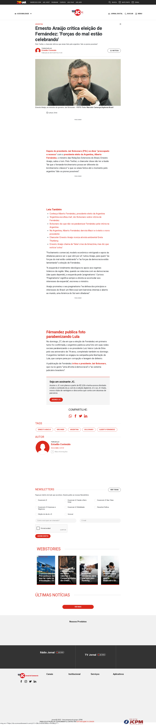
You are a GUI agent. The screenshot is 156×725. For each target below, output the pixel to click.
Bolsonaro (88, 429)
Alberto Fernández (107, 429)
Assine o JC (56, 399)
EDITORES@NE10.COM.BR (85, 721)
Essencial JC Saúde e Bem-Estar (77, 500)
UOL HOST (46, 2)
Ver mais (78, 607)
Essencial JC (42, 500)
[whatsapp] (70, 416)
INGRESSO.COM (35, 2)
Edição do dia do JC (45, 514)
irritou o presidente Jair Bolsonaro (89, 363)
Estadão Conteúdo (49, 50)
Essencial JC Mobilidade (76, 507)
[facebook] (75, 416)
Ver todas (114, 490)
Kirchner (60, 429)
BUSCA (114, 2)
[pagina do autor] (42, 448)
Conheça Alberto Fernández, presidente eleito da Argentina (77, 213)
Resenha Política (103, 507)
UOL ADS (79, 2)
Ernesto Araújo (44, 429)
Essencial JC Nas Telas (105, 500)
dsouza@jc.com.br (57, 448)
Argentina (74, 429)
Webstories (49, 549)
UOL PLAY (70, 2)
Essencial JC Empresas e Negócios (47, 507)
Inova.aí (70, 514)
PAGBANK (54, 2)
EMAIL (137, 2)
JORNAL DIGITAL (117, 14)
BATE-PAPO (126, 2)
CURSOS (63, 2)
